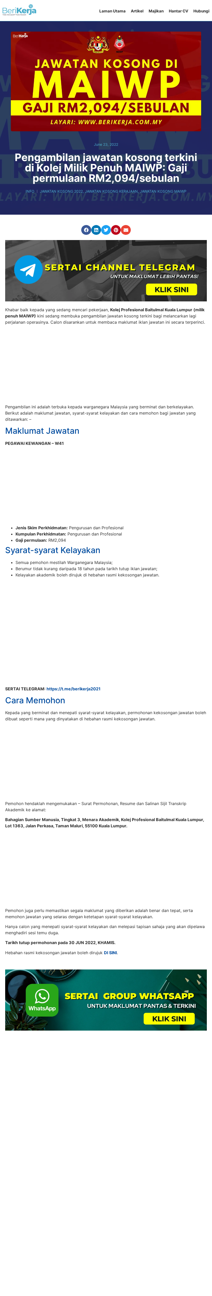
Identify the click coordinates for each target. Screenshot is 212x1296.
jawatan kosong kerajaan (111, 191)
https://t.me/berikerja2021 (74, 665)
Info (30, 191)
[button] (86, 230)
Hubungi (201, 11)
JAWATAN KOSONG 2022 (61, 191)
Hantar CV (178, 11)
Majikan (156, 11)
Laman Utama (112, 11)
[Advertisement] (106, 365)
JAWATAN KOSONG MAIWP (163, 191)
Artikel (137, 11)
